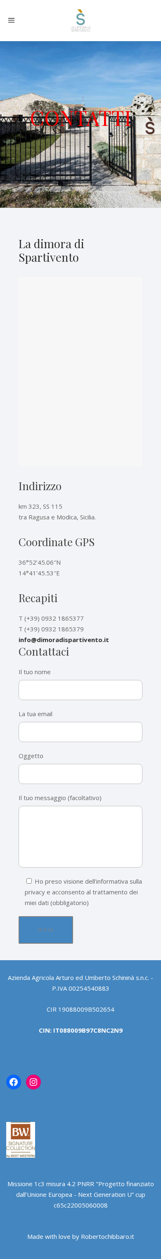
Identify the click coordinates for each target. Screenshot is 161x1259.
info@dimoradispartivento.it (64, 639)
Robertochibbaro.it (107, 1236)
